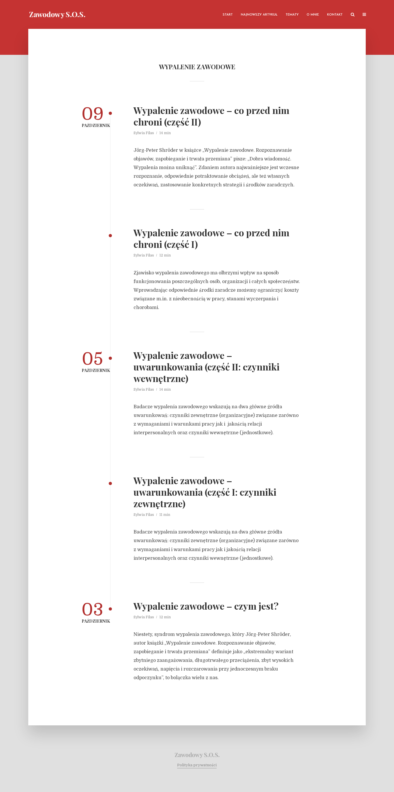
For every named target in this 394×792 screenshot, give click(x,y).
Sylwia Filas (144, 133)
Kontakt (335, 14)
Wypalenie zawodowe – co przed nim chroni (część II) (211, 116)
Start (228, 14)
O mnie (313, 14)
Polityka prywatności (197, 765)
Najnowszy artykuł (259, 14)
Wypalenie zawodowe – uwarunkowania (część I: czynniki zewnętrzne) (205, 492)
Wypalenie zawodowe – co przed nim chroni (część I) (211, 238)
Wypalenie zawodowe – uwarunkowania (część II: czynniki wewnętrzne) (206, 366)
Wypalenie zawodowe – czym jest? (206, 606)
